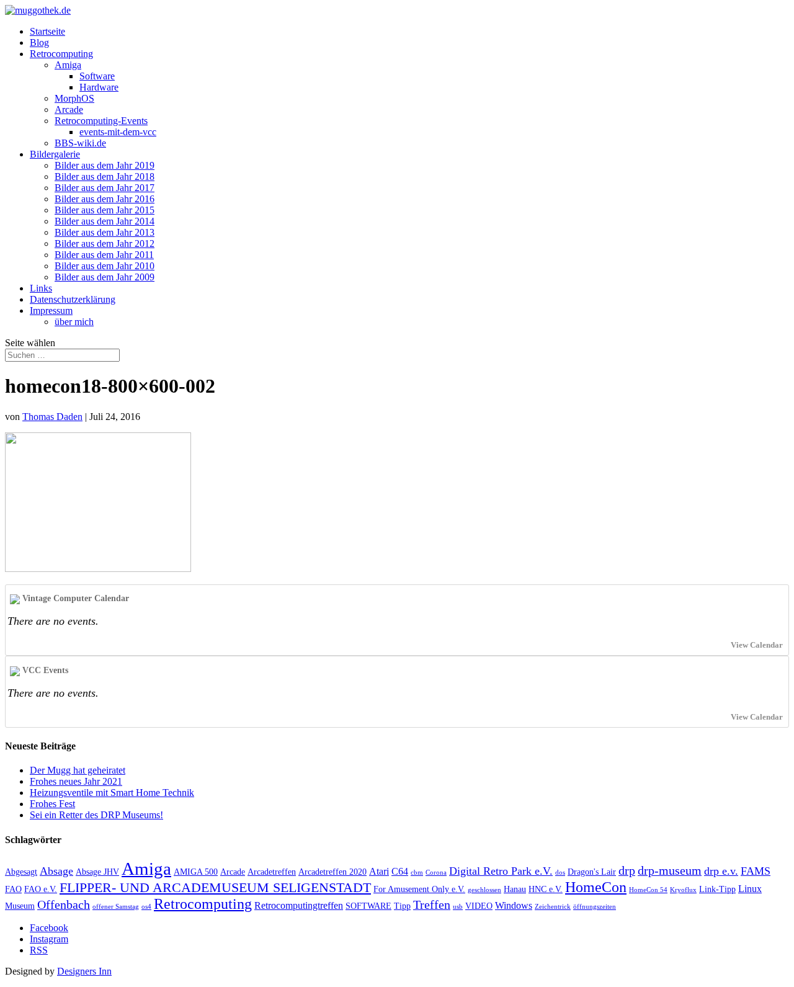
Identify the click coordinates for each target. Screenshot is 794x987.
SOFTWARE (368, 906)
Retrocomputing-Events (101, 120)
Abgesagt (21, 872)
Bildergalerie (55, 154)
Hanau (515, 889)
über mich (74, 321)
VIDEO (479, 906)
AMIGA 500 (196, 872)
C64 (399, 871)
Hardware (98, 87)
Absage (56, 871)
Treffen (431, 904)
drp (626, 870)
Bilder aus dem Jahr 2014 (104, 221)
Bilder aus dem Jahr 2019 (104, 165)
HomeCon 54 (648, 890)
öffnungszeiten (594, 906)
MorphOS (74, 98)
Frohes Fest (52, 803)
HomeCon (596, 887)
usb (458, 906)
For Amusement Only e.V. (419, 889)
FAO (13, 889)
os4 (146, 906)
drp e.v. (721, 871)
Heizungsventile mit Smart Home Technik (112, 792)
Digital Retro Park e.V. (501, 871)
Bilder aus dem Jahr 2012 (104, 243)
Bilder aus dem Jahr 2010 (104, 266)
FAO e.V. (40, 889)
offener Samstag (115, 906)
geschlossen (484, 890)
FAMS (755, 871)
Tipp (402, 906)
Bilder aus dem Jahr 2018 (104, 176)
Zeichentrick (553, 906)
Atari (379, 871)
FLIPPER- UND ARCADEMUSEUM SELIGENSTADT (215, 887)
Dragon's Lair (592, 872)
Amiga (68, 65)
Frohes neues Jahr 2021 (76, 781)
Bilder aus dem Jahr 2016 (104, 199)
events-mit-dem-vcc (117, 132)
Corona (436, 872)
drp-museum (670, 870)
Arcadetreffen (272, 872)
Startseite (47, 31)
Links (41, 288)
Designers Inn (84, 971)
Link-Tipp (717, 889)
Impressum (51, 310)
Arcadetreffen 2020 (332, 872)
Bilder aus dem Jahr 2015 (104, 210)
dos (560, 872)
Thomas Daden (52, 416)
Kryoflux (683, 890)
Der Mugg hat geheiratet (77, 770)
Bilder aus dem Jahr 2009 (104, 277)
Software (97, 76)
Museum (20, 906)
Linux (750, 888)
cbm (417, 872)
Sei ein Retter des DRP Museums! (96, 815)
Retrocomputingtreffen (298, 905)
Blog (39, 42)
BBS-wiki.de (80, 143)
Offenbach (63, 904)
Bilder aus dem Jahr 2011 (104, 254)
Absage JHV (97, 872)
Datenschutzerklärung (72, 299)
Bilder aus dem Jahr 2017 (104, 187)
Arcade (69, 109)
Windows (513, 905)
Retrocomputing (61, 53)
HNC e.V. (546, 889)
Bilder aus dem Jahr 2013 (104, 232)
